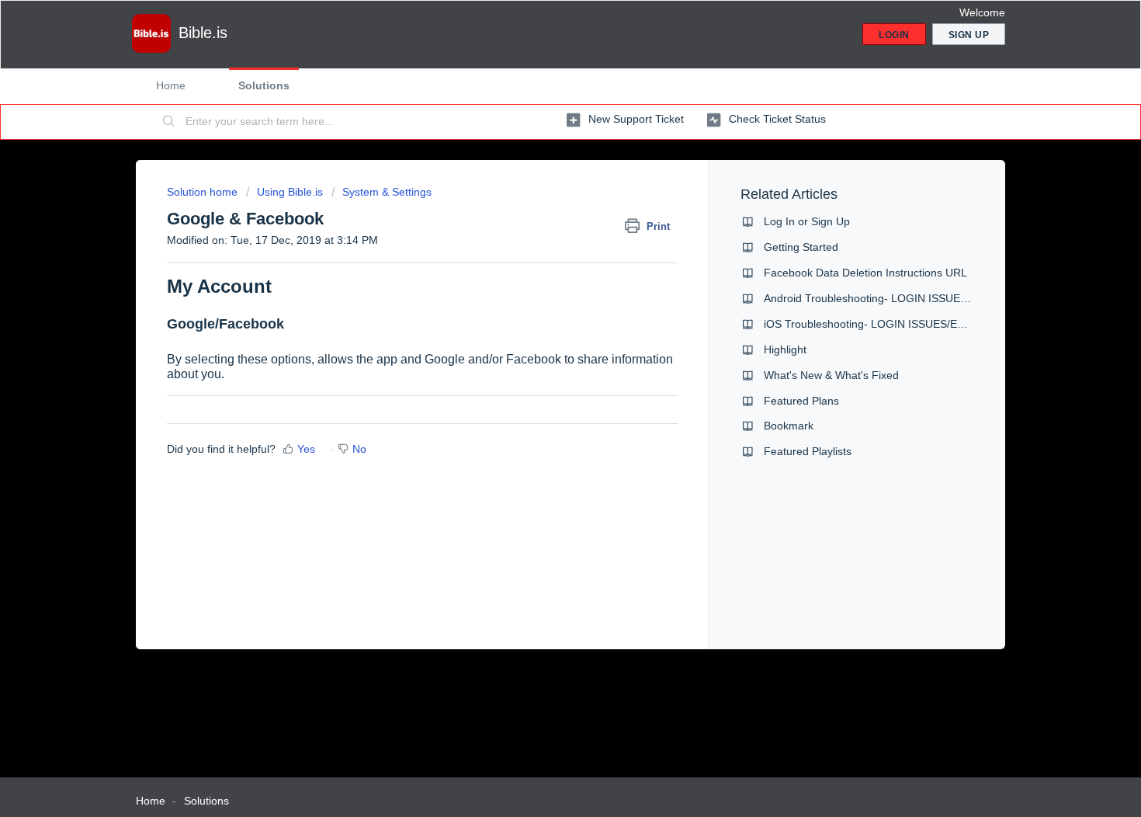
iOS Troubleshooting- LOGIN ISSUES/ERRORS (880, 324)
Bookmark (788, 425)
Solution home (204, 192)
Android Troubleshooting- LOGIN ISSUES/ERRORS (890, 298)
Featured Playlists (807, 451)
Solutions (264, 85)
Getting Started (801, 247)
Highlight (785, 349)
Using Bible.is (290, 192)
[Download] (541, 203)
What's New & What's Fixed (831, 375)
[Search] (169, 121)
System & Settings (387, 192)
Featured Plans (801, 401)
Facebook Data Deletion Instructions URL (865, 272)
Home (171, 85)
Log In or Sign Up (807, 221)
